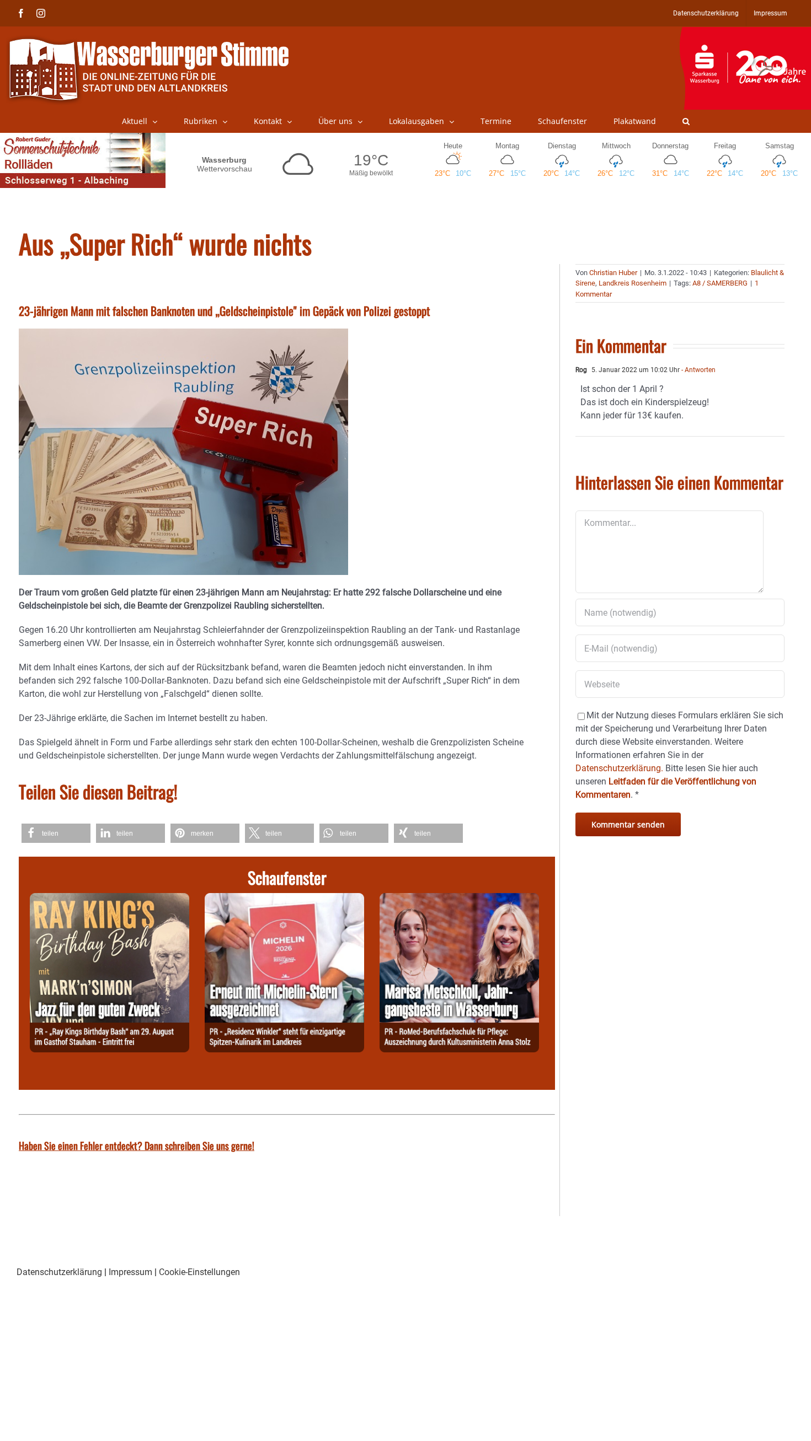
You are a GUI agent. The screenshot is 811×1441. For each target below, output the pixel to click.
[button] (686, 121)
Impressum (130, 1272)
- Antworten (698, 370)
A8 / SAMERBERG (720, 283)
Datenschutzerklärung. (619, 768)
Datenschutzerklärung (59, 1272)
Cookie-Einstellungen (199, 1272)
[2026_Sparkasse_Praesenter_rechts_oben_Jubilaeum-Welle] (745, 32)
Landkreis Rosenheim (632, 283)
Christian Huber (613, 272)
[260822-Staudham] (109, 899)
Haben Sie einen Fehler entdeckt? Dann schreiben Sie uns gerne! (136, 1145)
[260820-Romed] (459, 899)
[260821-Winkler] (284, 899)
